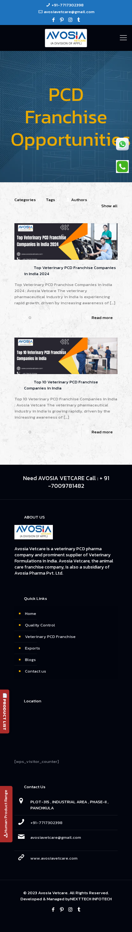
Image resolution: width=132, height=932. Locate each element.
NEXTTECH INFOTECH (91, 899)
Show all (109, 206)
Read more (102, 318)
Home (30, 613)
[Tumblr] (78, 19)
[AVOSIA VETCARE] (66, 37)
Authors (79, 200)
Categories (25, 200)
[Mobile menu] (123, 37)
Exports (32, 648)
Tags (50, 200)
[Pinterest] (62, 19)
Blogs (30, 660)
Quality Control (40, 625)
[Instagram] (70, 19)
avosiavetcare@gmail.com (69, 12)
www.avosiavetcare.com (54, 858)
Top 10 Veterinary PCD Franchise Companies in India (61, 385)
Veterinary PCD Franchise (50, 637)
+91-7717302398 (68, 5)
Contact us (35, 671)
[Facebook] (53, 19)
